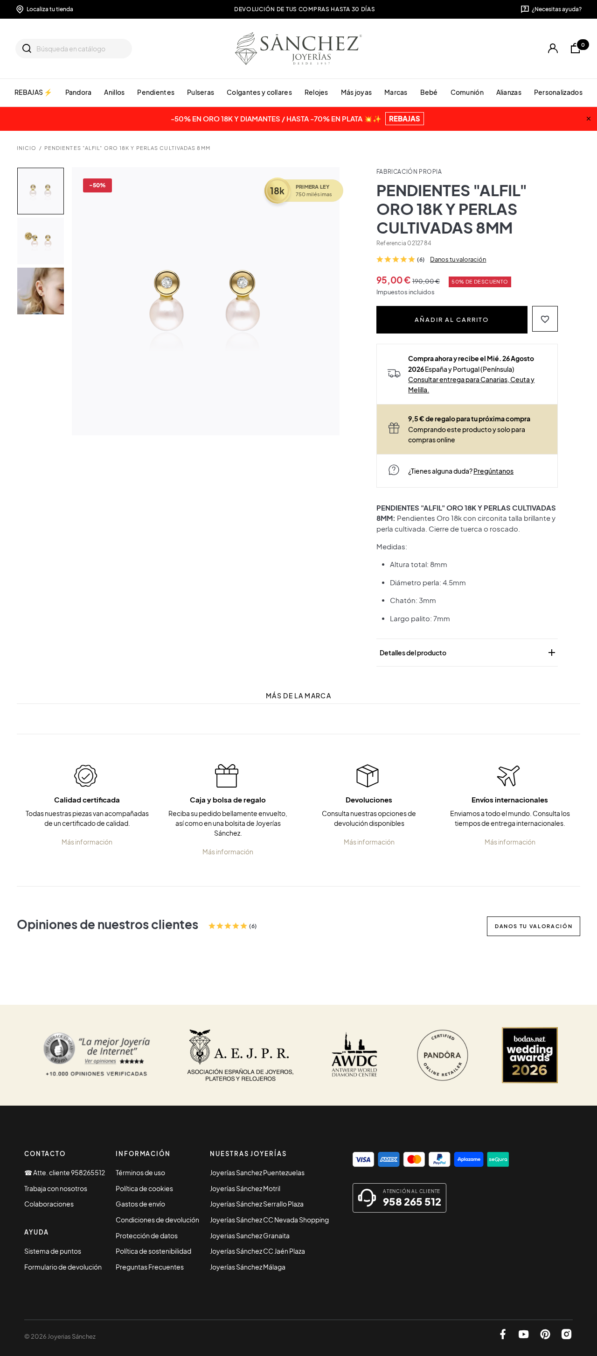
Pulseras (200, 92)
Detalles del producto (468, 652)
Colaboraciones (49, 1204)
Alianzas (508, 92)
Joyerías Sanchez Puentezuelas (257, 1172)
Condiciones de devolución (157, 1219)
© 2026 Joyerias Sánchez (60, 1336)
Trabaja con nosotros (55, 1188)
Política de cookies (144, 1188)
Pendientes (155, 92)
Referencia (391, 243)
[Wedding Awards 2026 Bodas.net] (530, 1055)
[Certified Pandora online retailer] (443, 1055)
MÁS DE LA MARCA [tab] (298, 696)
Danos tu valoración (458, 259)
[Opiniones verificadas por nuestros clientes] (96, 1055)
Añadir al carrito (452, 319)
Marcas (396, 92)
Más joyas (356, 92)
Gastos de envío (140, 1204)
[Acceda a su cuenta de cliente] (553, 48)
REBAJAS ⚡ (33, 92)
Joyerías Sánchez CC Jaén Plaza (257, 1251)
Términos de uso (140, 1172)
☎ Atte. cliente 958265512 (64, 1172)
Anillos (114, 92)
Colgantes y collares (259, 92)
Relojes (316, 92)
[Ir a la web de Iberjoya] (240, 1055)
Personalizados (558, 92)
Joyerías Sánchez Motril (245, 1188)
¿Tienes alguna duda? (461, 471)
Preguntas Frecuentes (150, 1267)
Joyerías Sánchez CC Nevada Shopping (269, 1219)
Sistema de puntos (52, 1251)
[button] (545, 319)
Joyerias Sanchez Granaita (250, 1235)
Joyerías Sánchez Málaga (247, 1267)
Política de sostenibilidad (153, 1251)
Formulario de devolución (63, 1267)
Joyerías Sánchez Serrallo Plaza (257, 1204)
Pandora (78, 92)
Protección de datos (147, 1235)
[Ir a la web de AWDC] (354, 1055)
